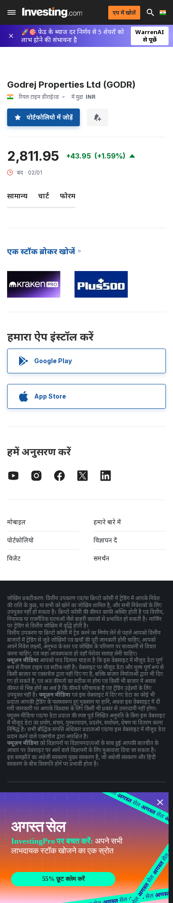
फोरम (67, 195)
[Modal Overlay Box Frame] (84, 847)
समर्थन (101, 558)
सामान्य (17, 195)
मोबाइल (16, 522)
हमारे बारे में (107, 522)
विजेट (13, 558)
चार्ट (43, 195)
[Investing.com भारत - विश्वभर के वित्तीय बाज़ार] (52, 12)
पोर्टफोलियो (20, 540)
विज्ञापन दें (105, 540)
